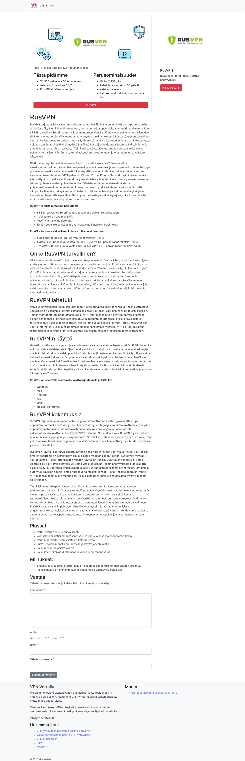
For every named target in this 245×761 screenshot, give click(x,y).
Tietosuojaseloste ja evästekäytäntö (154, 692)
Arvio (34, 632)
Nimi (34, 645)
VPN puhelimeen (47, 738)
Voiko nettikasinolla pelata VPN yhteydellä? (64, 734)
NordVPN (42, 746)
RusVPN (91, 105)
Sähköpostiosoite (42, 659)
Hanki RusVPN (171, 87)
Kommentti (38, 590)
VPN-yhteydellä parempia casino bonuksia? (64, 730)
